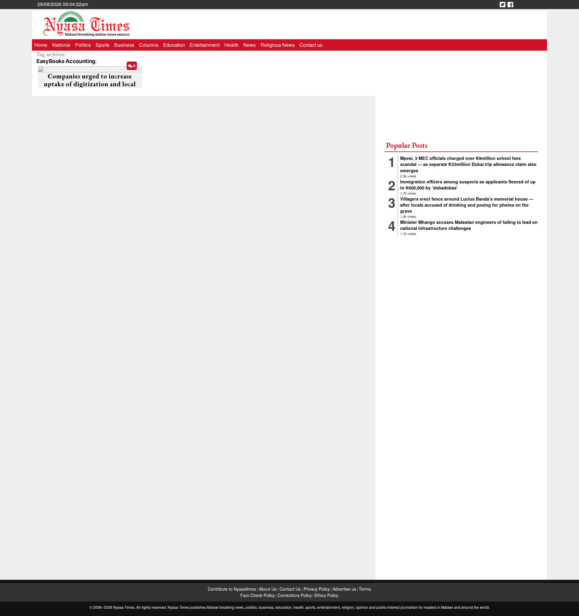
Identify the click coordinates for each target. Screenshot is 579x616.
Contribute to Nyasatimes (232, 589)
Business (124, 44)
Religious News (278, 44)
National (61, 44)
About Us (268, 589)
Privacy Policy (317, 589)
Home (40, 44)
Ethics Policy (326, 595)
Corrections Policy (294, 595)
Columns (148, 44)
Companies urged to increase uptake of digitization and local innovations (90, 84)
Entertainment (205, 44)
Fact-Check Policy (257, 595)
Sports (102, 44)
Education (174, 44)
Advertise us (344, 589)
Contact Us (291, 589)
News (249, 44)
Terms (365, 589)
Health (231, 44)
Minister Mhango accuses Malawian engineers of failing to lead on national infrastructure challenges (469, 225)
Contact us (310, 44)
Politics (83, 44)
